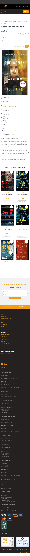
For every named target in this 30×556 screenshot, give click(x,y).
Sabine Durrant (7, 261)
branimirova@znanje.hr (7, 509)
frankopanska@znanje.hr (7, 447)
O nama (3, 312)
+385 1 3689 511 (4, 355)
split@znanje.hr (5, 412)
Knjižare (3, 1)
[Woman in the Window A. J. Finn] (2, 131)
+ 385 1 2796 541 (5, 507)
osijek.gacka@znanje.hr (7, 465)
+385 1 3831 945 (5, 498)
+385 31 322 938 (5, 463)
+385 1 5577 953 (4, 346)
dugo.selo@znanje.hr (6, 482)
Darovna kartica (4, 328)
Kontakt (2, 314)
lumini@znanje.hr (5, 421)
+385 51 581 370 (5, 437)
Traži (25, 11)
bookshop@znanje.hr (6, 377)
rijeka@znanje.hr (5, 394)
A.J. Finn (22, 192)
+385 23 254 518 (4, 341)
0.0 (28, 34)
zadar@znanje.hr (5, 429)
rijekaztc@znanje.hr (6, 438)
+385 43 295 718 (4, 336)
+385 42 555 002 (5, 419)
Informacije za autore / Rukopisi (8, 356)
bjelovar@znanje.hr (6, 473)
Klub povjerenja (4, 322)
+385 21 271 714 (5, 410)
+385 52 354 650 (5, 345)
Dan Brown (22, 261)
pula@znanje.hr (5, 385)
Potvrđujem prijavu (15, 297)
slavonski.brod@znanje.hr (7, 403)
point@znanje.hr (5, 500)
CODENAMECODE (25, 552)
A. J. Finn (7, 192)
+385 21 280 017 (5, 489)
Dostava (3, 326)
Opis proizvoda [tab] (5, 134)
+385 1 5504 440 (5, 338)
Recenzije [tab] (13, 134)
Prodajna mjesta (4, 316)
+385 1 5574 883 (5, 445)
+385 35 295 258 (5, 343)
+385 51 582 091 (4, 339)
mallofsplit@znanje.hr (6, 491)
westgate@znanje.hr (6, 456)
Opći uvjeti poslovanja (6, 318)
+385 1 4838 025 (5, 481)
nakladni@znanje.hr (5, 353)
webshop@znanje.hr (5, 334)
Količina (3, 37)
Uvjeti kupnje (4, 324)
